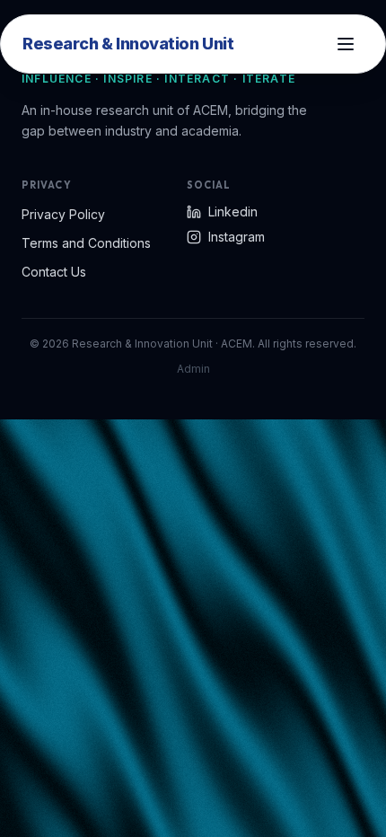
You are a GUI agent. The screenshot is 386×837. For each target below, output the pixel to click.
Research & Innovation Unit (127, 43)
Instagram (236, 236)
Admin (193, 368)
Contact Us (54, 271)
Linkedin (233, 211)
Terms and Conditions (86, 243)
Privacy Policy (63, 214)
